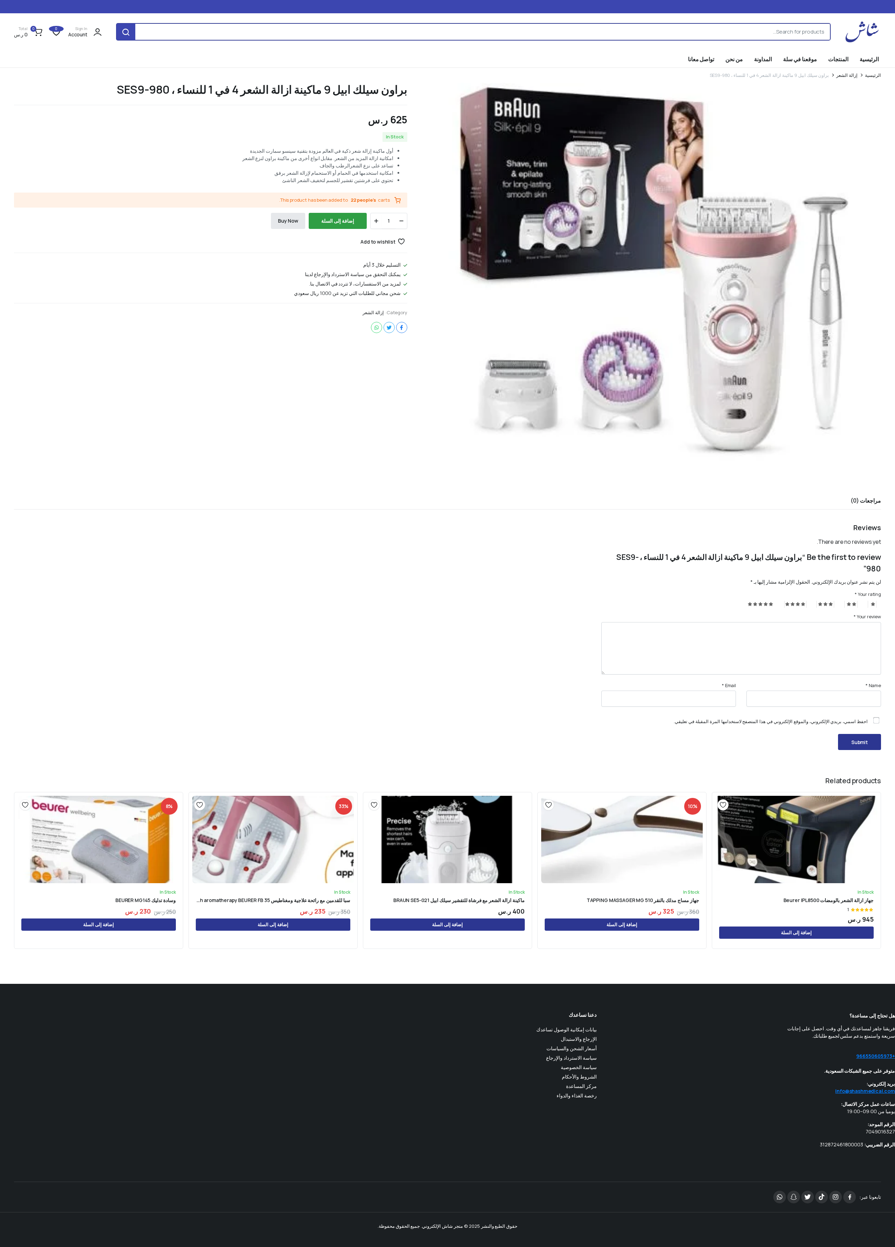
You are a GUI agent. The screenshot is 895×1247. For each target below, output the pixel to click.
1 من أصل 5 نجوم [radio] (872, 604)
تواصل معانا (701, 59)
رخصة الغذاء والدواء (577, 1095)
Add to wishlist (377, 241)
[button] (29, 31)
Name (873, 685)
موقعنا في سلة (800, 59)
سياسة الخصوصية (579, 1067)
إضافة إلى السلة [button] (796, 932)
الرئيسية (869, 59)
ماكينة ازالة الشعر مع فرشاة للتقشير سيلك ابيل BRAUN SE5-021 (459, 900)
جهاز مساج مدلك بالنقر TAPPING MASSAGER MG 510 (643, 900)
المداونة (763, 59)
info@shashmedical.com (865, 1091)
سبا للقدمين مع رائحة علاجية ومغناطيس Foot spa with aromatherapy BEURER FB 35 (273, 900)
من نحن (734, 59)
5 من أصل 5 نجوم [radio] (760, 604)
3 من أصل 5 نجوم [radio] (825, 604)
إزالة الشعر (847, 75)
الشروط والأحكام (579, 1076)
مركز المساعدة (581, 1086)
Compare (720, 830)
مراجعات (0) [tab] (866, 500)
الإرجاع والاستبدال (579, 1039)
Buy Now (288, 220)
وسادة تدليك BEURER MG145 (145, 900)
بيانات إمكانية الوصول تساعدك (566, 1029)
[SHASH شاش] (862, 32)
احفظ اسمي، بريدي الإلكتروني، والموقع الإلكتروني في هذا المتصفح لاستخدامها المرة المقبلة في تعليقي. (771, 721)
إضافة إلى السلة (337, 220)
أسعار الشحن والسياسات (571, 1048)
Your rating (868, 594)
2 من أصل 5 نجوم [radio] (851, 604)
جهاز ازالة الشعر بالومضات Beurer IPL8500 (828, 900)
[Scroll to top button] (879, 1231)
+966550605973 (875, 1056)
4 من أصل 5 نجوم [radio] (795, 604)
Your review (867, 616)
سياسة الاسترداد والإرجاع (571, 1057)
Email (729, 685)
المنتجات (838, 59)
